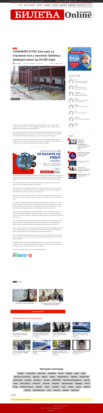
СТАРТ (20, 5)
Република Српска (26, 387)
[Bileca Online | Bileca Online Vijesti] (51, 14)
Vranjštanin (77, 92)
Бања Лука (41, 373)
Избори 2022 (84, 377)
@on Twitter (13, 395)
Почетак (24, 1)
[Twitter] (22, 255)
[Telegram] (25, 255)
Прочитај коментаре (38, 311)
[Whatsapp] (17, 255)
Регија (15, 387)
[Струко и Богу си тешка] (72, 163)
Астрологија (31, 373)
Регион (56, 5)
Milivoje (76, 98)
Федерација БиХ (38, 390)
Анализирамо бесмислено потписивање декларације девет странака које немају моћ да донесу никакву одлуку (83, 144)
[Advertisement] (51, 33)
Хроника (66, 390)
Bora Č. (76, 86)
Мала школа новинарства (72, 380)
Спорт (63, 387)
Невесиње (36, 383)
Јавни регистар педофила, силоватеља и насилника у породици (83, 169)
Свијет (47, 387)
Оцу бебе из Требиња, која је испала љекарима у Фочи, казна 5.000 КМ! (60, 353)
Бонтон (60, 373)
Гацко (83, 373)
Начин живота (25, 383)
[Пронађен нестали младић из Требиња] (42, 345)
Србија (70, 387)
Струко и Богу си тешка (83, 161)
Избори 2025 (18, 380)
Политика (46, 383)
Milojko (76, 105)
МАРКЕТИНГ (72, 5)
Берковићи (52, 373)
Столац (78, 387)
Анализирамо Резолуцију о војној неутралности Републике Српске (83, 154)
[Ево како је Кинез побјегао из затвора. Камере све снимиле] (22, 327)
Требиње (15, 48)
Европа (44, 377)
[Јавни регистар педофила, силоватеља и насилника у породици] (72, 169)
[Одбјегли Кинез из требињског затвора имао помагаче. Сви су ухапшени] (81, 327)
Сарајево (39, 387)
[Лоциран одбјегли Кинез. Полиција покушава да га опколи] (81, 345)
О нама (28, 1)
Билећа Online (18, 63)
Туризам (27, 390)
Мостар (86, 380)
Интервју (28, 380)
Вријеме (69, 373)
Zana (76, 111)
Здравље (74, 377)
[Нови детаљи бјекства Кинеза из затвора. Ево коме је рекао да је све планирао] (42, 327)
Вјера (77, 373)
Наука (15, 383)
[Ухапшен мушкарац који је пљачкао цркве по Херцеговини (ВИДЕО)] (22, 345)
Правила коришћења (39, 1)
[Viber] (14, 255)
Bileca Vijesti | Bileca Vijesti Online (61, 405)
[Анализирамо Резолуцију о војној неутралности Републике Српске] (72, 156)
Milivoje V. (77, 117)
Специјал (55, 387)
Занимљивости (63, 377)
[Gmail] (27, 255)
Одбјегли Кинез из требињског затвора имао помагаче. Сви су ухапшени (80, 335)
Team (33, 1)
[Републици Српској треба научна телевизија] (72, 176)
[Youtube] (30, 255)
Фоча (49, 390)
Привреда (78, 383)
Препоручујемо (67, 383)
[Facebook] (19, 255)
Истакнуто (37, 380)
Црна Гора (74, 390)
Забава (52, 377)
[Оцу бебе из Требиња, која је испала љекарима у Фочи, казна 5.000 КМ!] (61, 345)
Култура (46, 380)
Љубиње (21, 373)
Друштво (36, 377)
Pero (76, 79)
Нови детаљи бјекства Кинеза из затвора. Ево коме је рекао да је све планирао (41, 335)
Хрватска (57, 390)
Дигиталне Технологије (22, 377)
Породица (55, 383)
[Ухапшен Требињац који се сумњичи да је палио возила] (61, 327)
